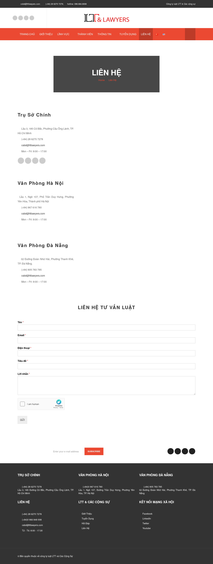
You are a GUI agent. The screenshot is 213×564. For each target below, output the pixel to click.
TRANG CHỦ (27, 34)
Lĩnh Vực (63, 34)
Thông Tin (104, 34)
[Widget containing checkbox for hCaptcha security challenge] (41, 404)
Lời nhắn (24, 374)
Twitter (26, 18)
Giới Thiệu (46, 34)
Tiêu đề (23, 361)
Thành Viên (85, 34)
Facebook (15, 18)
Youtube (31, 18)
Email (22, 335)
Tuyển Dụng (127, 34)
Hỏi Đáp (86, 523)
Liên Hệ (146, 34)
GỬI (22, 420)
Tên (21, 322)
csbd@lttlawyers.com (33, 145)
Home (101, 80)
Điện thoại (24, 348)
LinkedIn (20, 18)
